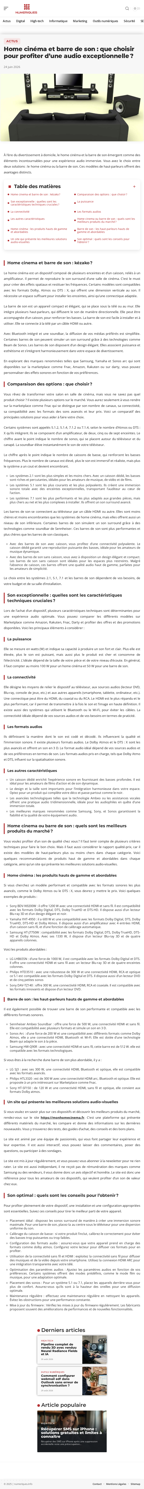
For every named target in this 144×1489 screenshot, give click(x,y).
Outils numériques (52, 1372)
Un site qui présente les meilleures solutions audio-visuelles (39, 240)
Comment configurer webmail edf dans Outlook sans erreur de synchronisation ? (59, 1380)
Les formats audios (89, 211)
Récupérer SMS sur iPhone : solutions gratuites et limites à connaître (71, 1433)
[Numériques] (27, 8)
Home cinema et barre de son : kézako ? (35, 194)
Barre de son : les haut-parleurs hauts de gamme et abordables (103, 230)
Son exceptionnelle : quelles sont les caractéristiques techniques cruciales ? (35, 203)
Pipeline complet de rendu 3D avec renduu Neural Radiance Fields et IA (59, 1349)
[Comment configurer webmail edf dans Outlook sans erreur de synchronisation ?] (94, 1381)
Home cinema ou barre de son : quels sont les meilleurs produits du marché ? (106, 220)
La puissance (85, 201)
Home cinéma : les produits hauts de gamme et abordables (39, 230)
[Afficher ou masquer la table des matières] (98, 186)
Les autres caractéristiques (28, 219)
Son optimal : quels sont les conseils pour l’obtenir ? (103, 240)
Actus (12, 41)
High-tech (47, 1340)
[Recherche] (127, 8)
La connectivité (20, 211)
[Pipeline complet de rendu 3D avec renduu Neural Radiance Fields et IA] (94, 1349)
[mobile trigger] (7, 8)
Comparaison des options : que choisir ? (102, 194)
